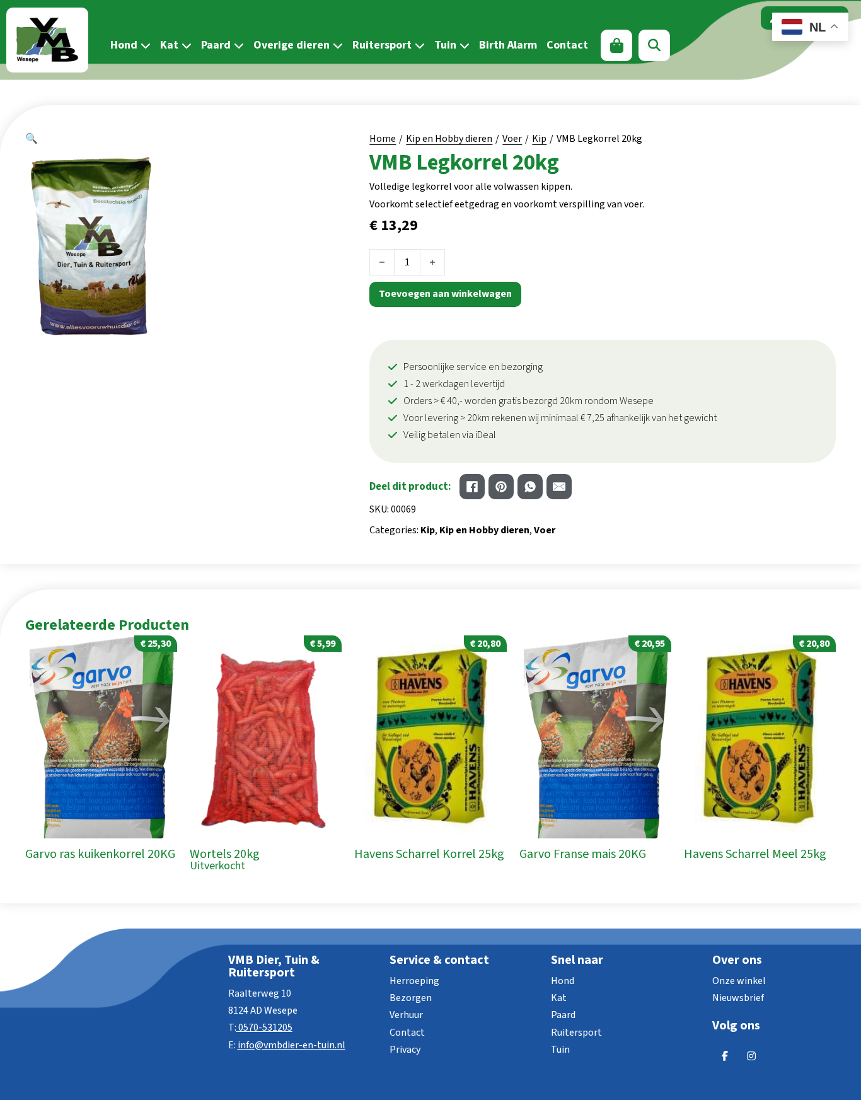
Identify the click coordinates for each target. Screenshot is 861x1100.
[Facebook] (472, 486)
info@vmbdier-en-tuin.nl (291, 1045)
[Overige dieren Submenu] (336, 45)
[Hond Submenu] (144, 45)
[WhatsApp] (530, 486)
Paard (216, 45)
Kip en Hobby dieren (449, 139)
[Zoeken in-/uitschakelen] (654, 45)
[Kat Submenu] (185, 45)
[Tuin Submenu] (463, 45)
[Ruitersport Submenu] (418, 45)
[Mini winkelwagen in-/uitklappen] (616, 45)
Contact (567, 45)
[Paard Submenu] (237, 45)
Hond (123, 45)
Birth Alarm (508, 45)
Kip (539, 139)
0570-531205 (265, 1027)
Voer (512, 139)
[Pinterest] (501, 486)
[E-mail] (559, 486)
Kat (169, 45)
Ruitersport (382, 45)
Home (382, 139)
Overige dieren (291, 45)
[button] (172, 139)
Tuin (445, 45)
